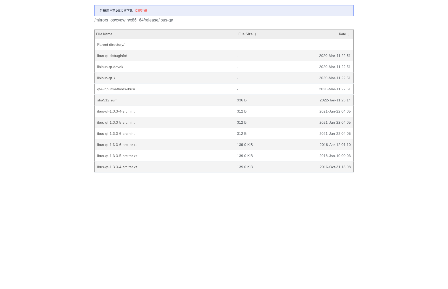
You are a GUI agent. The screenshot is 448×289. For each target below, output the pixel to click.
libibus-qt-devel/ (110, 67)
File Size (246, 34)
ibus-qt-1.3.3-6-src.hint (116, 133)
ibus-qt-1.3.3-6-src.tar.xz (117, 145)
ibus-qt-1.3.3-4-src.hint (116, 111)
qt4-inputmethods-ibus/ (116, 89)
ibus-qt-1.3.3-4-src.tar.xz (117, 167)
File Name (104, 34)
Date (342, 34)
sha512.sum (107, 100)
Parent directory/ (110, 44)
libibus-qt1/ (106, 78)
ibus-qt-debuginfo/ (112, 56)
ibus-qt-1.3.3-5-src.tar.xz (117, 156)
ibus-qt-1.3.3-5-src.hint (116, 122)
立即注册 (141, 10)
